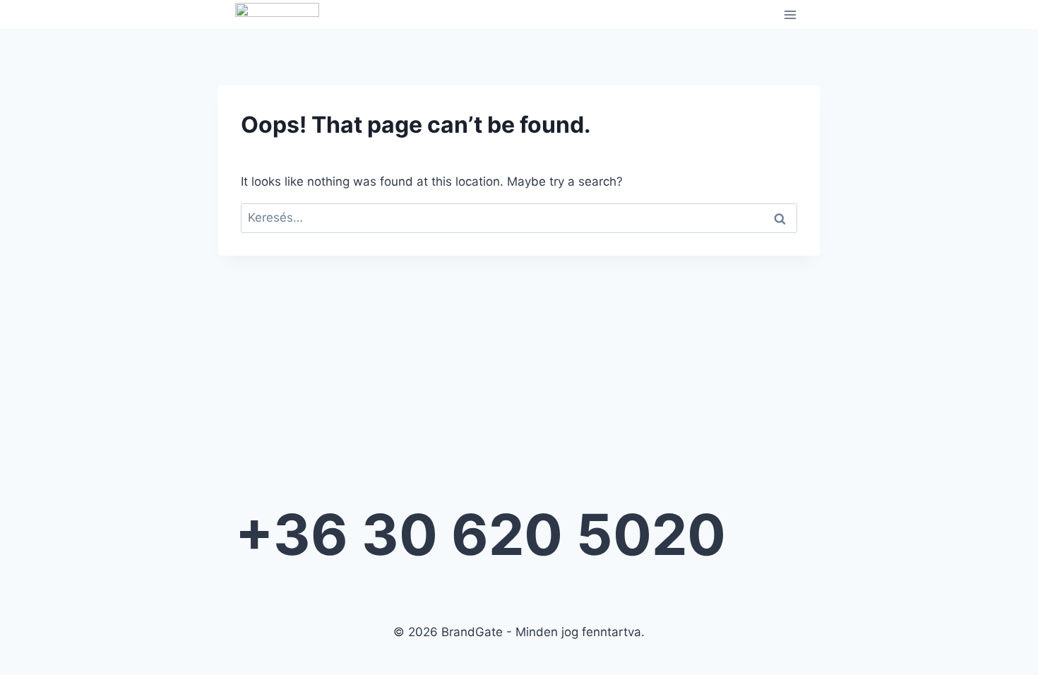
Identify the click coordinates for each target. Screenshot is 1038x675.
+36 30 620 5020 (480, 534)
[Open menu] (790, 14)
